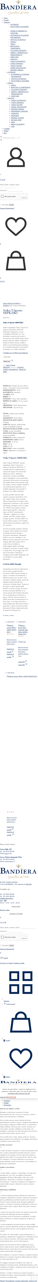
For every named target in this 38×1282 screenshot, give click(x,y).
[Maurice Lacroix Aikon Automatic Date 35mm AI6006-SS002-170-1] (23, 629)
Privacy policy (16, 906)
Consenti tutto (32, 1281)
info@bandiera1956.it (6, 898)
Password (3, 190)
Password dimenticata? (7, 208)
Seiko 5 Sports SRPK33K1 (9, 366)
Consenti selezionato (21, 1281)
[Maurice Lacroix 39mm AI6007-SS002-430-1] (12, 743)
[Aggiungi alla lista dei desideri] (11, 634)
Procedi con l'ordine (6, 963)
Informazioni (7, 1105)
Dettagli (6, 1103)
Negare (2, 1281)
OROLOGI (10, 303)
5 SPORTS (20, 367)
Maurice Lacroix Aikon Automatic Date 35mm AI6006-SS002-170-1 (23, 651)
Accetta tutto (11, 1097)
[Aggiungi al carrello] (8, 634)
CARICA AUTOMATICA (10, 370)
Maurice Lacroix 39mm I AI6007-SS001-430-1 (12, 642)
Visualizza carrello (18, 963)
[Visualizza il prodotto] (9, 634)
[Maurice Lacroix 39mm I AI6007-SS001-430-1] (12, 628)
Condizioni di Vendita (16, 914)
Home (5, 303)
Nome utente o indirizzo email (10, 185)
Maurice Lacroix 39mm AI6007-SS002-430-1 (12, 820)
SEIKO (17, 303)
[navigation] (19, 958)
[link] (19, 137)
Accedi (11, 205)
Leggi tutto (21, 662)
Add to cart (7, 361)
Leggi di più (3, 1097)
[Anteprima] (13, 634)
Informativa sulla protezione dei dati (19, 1094)
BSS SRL (29, 884)
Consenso (7, 1101)
